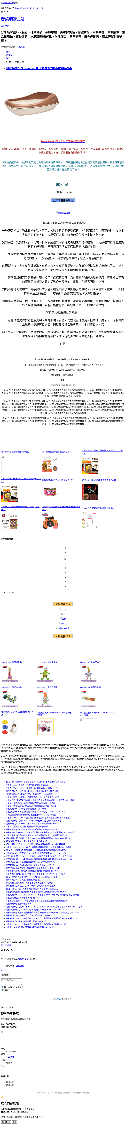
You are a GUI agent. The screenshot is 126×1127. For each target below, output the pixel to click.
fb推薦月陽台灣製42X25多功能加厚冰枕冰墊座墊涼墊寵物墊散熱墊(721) (37, 901)
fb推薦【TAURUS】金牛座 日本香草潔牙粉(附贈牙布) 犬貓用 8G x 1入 (36, 924)
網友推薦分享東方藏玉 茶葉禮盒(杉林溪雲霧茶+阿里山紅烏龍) (33, 868)
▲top (3, 970)
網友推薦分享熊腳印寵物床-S (18, 904)
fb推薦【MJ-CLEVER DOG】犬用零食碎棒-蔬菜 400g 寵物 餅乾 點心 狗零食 (39, 847)
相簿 (8, 52)
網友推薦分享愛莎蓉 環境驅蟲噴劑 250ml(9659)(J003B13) (30, 862)
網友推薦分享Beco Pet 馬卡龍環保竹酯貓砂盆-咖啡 (39, 68)
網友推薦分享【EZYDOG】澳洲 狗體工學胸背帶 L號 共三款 (32, 791)
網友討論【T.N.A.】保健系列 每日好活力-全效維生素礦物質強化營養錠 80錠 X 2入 (42, 918)
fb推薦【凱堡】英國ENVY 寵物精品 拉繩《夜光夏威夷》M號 (32, 797)
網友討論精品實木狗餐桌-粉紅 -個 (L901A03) (25, 898)
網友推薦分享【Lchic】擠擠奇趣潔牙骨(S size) (26, 809)
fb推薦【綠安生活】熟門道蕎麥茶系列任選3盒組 (27, 827)
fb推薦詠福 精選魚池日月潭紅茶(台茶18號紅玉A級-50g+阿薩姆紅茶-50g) (37, 835)
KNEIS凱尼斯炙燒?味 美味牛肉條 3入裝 (99, 480)
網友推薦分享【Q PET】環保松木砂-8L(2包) (25, 880)
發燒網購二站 (13, 19)
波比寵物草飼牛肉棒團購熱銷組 (56, 452)
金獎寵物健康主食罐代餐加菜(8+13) (57, 480)
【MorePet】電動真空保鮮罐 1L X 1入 (98, 508)
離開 (14, 1122)
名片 (8, 58)
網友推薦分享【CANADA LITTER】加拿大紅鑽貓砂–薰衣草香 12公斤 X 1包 (39, 856)
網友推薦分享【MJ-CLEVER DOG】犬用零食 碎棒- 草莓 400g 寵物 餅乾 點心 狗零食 (42, 895)
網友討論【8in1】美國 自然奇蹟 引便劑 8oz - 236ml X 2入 (30, 915)
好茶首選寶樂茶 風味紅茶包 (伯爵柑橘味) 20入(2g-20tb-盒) (31, 815)
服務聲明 (86, 1093)
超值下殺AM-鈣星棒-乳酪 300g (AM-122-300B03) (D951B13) (31, 877)
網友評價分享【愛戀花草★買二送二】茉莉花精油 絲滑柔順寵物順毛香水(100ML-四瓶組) (44, 907)
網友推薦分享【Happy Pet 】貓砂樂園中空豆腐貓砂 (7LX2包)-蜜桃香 (35, 844)
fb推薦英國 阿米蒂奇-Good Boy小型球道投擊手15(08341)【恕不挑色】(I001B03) (40, 800)
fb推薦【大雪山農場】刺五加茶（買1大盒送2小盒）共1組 (31, 806)
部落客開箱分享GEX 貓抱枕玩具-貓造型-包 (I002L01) (29, 794)
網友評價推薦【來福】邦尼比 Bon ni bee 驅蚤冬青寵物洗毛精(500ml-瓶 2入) (38, 838)
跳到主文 (5, 26)
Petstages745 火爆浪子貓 (47, 687)
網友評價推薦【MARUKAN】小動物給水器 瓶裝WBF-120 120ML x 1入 (36, 910)
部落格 (9, 55)
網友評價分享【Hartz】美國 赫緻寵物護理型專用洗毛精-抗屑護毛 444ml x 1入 (39, 859)
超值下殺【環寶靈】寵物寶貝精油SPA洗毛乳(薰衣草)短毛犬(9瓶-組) (35, 782)
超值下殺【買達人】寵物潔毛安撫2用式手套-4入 (27, 841)
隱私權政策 (77, 1093)
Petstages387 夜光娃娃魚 (11, 687)
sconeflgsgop (6, 945)
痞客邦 (21, 959)
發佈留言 (5, 990)
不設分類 (21, 47)
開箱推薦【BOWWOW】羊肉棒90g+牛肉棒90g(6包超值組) (31, 824)
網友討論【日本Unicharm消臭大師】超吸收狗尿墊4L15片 (30, 886)
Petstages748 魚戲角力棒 (90, 687)
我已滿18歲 (6, 1122)
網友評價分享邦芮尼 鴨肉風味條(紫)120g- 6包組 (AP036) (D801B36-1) (35, 812)
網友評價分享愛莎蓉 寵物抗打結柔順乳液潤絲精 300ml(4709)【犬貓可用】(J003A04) (42, 913)
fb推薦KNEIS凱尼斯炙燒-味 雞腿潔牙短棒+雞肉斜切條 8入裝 (32, 871)
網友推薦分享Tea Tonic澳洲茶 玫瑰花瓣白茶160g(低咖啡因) (31, 829)
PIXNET (44, 1093)
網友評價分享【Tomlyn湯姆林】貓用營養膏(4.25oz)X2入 (30, 865)
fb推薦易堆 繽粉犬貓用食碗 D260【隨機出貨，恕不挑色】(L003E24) (35, 874)
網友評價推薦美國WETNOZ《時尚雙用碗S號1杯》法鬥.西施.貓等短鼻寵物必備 (40, 832)
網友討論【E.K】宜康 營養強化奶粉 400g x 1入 (26, 921)
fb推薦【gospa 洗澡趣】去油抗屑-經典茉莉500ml (27, 785)
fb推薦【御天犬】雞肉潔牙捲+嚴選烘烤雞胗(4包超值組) (30, 927)
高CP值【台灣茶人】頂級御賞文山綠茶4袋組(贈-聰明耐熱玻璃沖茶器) (36, 850)
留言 (26, 959)
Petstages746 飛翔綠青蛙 (47, 662)
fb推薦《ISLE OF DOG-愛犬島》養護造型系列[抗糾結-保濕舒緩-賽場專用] (38, 818)
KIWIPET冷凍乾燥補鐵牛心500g (15, 452)
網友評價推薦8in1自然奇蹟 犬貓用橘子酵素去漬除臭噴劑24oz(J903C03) (36, 892)
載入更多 (5, 975)
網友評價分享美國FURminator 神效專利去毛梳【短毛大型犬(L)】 (34, 821)
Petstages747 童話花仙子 (90, 662)
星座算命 (20, 966)
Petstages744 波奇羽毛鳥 (11, 662)
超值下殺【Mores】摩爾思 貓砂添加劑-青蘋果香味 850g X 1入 (32, 889)
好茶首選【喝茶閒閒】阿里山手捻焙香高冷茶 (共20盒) (29, 883)
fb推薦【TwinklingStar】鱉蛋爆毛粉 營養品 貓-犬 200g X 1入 (32, 788)
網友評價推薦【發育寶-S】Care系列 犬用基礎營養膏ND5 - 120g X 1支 (36, 853)
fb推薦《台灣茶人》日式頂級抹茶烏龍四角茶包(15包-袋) (30, 803)
